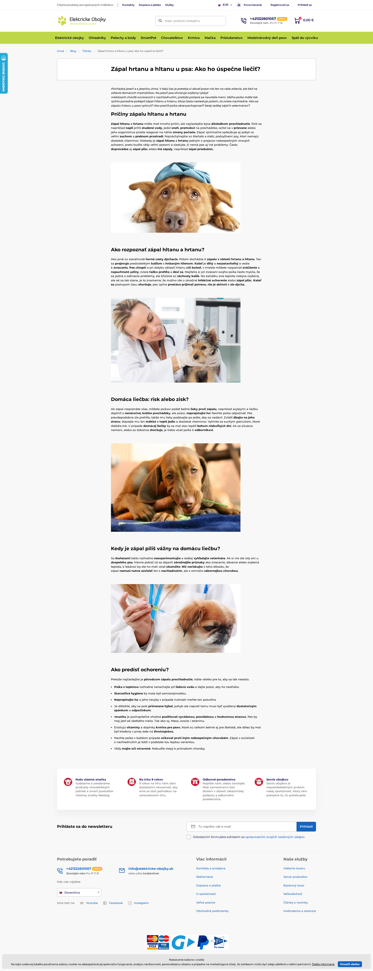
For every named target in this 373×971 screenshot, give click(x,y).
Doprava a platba (150, 4)
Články (86, 51)
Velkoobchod (292, 894)
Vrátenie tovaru (294, 868)
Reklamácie (204, 876)
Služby (169, 4)
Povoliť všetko (350, 964)
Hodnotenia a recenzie (299, 911)
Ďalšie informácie (323, 964)
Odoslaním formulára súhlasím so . (249, 837)
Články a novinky (295, 902)
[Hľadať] (160, 21)
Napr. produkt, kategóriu (182, 20)
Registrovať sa (279, 4)
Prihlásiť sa (305, 4)
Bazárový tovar (293, 885)
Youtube (92, 903)
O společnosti (206, 894)
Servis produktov (295, 876)
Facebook (116, 903)
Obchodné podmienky (212, 911)
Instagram (141, 903)
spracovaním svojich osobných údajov (275, 837)
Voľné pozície (205, 902)
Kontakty (128, 4)
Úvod (60, 51)
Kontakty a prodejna (210, 868)
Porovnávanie (253, 4)
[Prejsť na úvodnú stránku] (82, 21)
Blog (73, 51)
